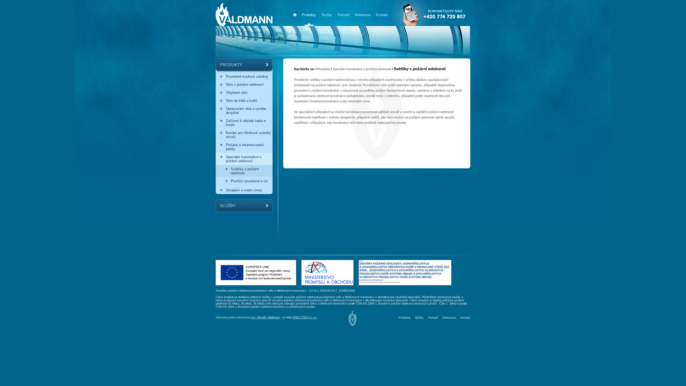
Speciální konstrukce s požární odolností (362, 69)
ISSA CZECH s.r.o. (305, 317)
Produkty (323, 69)
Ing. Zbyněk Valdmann (265, 317)
